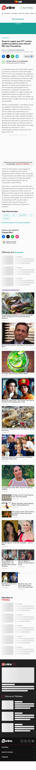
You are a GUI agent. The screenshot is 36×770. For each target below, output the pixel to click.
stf (31, 215)
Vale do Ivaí (21, 13)
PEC (14, 215)
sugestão (6, 218)
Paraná (27, 13)
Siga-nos (27, 56)
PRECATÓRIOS (22, 215)
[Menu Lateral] (2, 13)
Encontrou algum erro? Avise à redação (16, 222)
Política (32, 13)
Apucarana (7, 13)
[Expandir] (33, 757)
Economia (18, 19)
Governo (6, 215)
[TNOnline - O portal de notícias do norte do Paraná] (8, 8)
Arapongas (14, 13)
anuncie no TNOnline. (23, 164)
